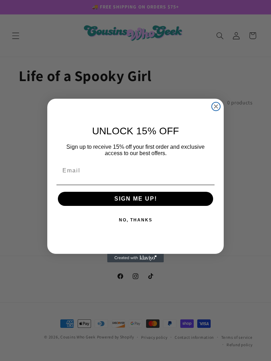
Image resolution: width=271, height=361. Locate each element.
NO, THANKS (135, 220)
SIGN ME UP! (135, 199)
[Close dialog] (216, 106)
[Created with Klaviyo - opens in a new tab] (135, 258)
